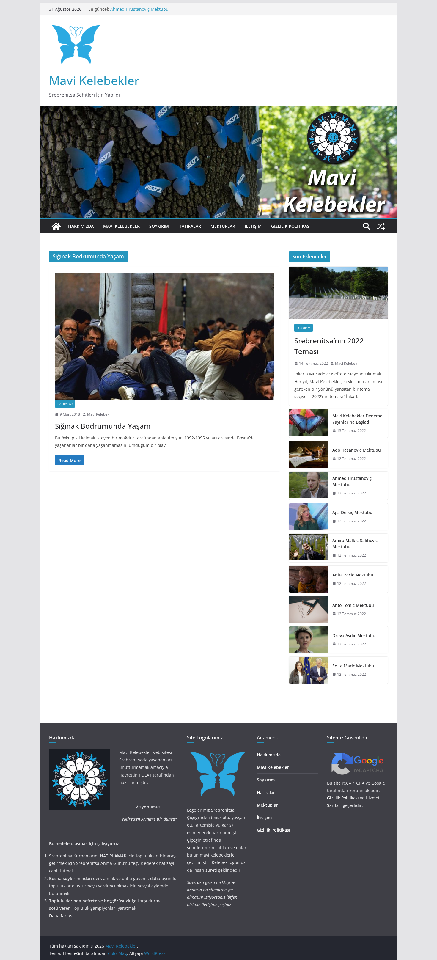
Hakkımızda (81, 226)
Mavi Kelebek (98, 414)
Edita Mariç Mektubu (353, 666)
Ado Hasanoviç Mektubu (356, 450)
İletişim (253, 226)
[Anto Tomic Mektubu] (308, 609)
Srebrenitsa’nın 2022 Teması (329, 346)
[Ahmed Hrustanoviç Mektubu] (308, 486)
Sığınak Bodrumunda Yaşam (103, 426)
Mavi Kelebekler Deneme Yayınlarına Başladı (357, 419)
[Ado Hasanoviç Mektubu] (308, 454)
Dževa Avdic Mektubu (353, 635)
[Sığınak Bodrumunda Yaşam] (164, 336)
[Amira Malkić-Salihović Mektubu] (308, 548)
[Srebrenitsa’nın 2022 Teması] (338, 293)
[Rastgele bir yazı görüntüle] (381, 226)
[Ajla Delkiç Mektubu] (308, 516)
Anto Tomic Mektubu (353, 605)
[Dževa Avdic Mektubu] (308, 639)
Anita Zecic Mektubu (352, 575)
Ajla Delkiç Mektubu (352, 512)
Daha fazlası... (63, 915)
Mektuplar (222, 226)
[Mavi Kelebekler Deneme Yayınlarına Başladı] (308, 423)
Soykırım (159, 226)
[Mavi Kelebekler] (56, 226)
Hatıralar (189, 226)
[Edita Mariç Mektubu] (308, 670)
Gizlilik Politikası (291, 226)
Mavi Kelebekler (94, 80)
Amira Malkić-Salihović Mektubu (355, 543)
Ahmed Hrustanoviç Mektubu (139, 11)
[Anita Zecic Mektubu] (308, 579)
